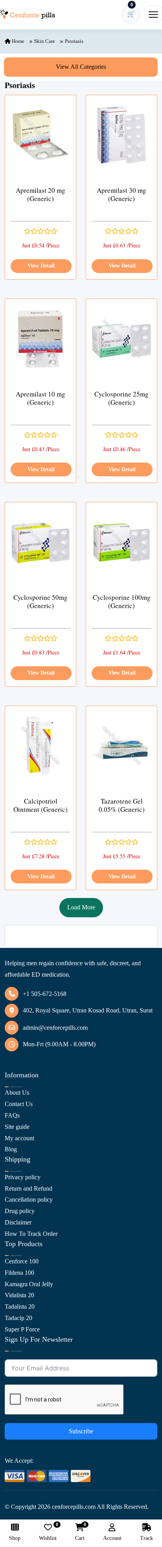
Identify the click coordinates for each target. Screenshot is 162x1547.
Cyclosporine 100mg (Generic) (122, 601)
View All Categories (81, 66)
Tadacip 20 (18, 1318)
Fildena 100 (19, 1272)
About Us (17, 1092)
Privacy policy (22, 1177)
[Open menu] (153, 14)
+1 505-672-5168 (44, 993)
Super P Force (22, 1329)
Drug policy (20, 1211)
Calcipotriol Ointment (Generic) (40, 805)
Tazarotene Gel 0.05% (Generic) (122, 805)
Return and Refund (28, 1188)
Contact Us (19, 1104)
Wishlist (48, 1532)
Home (17, 41)
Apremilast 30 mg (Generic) (121, 194)
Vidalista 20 (19, 1295)
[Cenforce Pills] (27, 14)
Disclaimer (18, 1222)
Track (146, 1538)
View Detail (41, 266)
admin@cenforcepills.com (55, 1027)
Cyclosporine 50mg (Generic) (40, 601)
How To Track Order (31, 1233)
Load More (81, 907)
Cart (80, 1532)
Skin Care (44, 41)
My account (19, 1138)
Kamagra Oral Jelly (29, 1284)
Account (112, 1538)
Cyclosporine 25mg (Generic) (121, 398)
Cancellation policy (29, 1199)
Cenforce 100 (22, 1261)
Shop (14, 1538)
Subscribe (81, 1431)
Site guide (17, 1126)
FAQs (12, 1115)
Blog (11, 1149)
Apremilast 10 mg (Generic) (40, 398)
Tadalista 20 (20, 1306)
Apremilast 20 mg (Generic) (40, 194)
